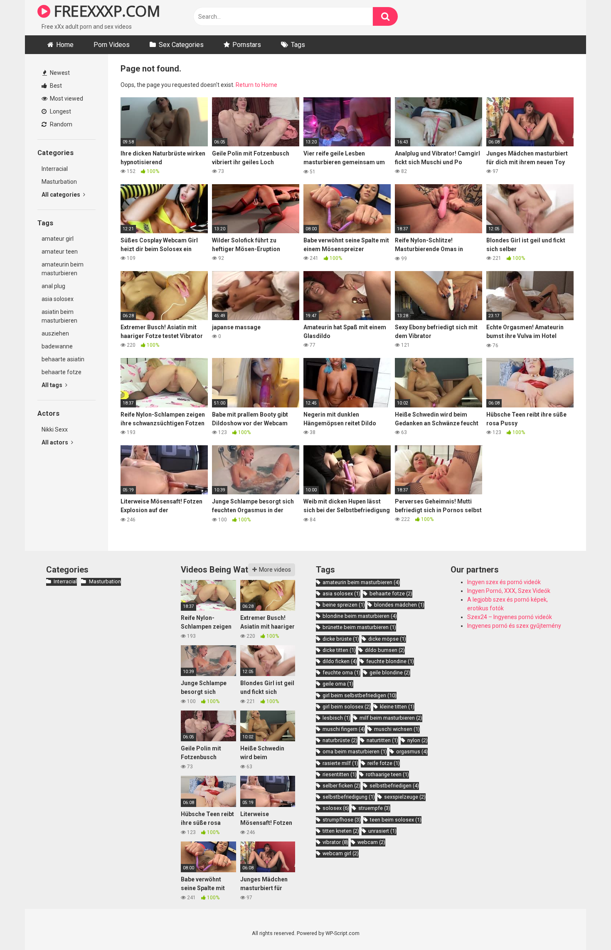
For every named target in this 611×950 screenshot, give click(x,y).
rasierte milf (340, 763)
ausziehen (55, 333)
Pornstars (246, 45)
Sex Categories (181, 45)
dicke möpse (387, 639)
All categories (61, 194)
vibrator (335, 842)
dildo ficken (340, 661)
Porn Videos (112, 45)
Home (65, 45)
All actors (55, 442)
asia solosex (58, 299)
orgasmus (412, 751)
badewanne (57, 346)
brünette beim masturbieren (359, 627)
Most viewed (66, 98)
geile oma (338, 684)
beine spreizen (344, 605)
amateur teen (60, 251)
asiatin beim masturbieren (59, 316)
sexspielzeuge (405, 797)
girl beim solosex (347, 706)
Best (55, 85)
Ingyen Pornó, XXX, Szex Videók (508, 590)
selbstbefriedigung (349, 797)
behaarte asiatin (63, 359)
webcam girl (341, 853)
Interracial (55, 168)
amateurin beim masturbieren (63, 268)
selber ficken (341, 785)
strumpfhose (342, 820)
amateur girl (58, 238)
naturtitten (382, 740)
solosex (336, 808)
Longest (60, 111)
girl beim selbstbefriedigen (360, 695)
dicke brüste (341, 639)
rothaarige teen (387, 774)
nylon (417, 740)
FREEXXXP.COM (105, 11)
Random (60, 124)
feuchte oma (341, 672)
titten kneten (341, 831)
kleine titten (397, 706)
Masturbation (59, 181)
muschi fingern (344, 729)
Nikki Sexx (55, 429)
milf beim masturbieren (391, 718)
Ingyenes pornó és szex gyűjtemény (514, 625)
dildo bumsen (385, 650)
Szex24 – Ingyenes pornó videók (509, 617)
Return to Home (256, 84)
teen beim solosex (395, 820)
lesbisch (336, 718)
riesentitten (340, 774)
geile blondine (390, 672)
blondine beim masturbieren (360, 616)
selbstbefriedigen (394, 785)
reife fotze (383, 763)
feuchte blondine (390, 661)
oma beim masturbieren (355, 751)
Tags (298, 45)
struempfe (374, 808)
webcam (371, 842)
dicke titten (339, 650)
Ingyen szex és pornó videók (504, 582)
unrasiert (382, 831)
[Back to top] (583, 924)
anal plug (53, 286)
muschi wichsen (397, 729)
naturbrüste (340, 740)
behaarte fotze (61, 372)
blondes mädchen (399, 605)
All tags (53, 385)
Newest (59, 72)
